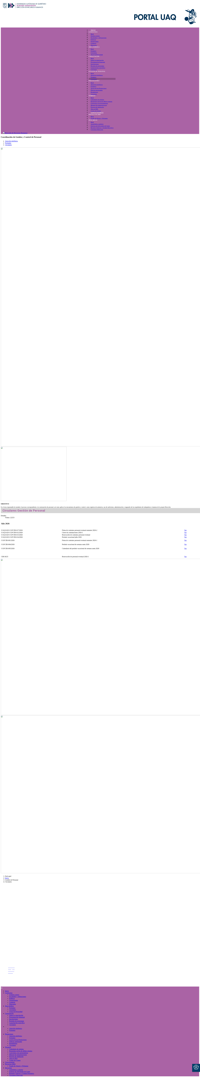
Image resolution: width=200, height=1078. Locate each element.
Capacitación (9, 1013)
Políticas (12, 998)
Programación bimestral (17, 1017)
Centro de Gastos (15, 1060)
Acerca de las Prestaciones (18, 1040)
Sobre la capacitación (16, 1015)
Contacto (12, 1002)
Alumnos (8, 953)
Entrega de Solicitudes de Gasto (19, 1071)
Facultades (8, 924)
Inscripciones (13, 1019)
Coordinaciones (10, 920)
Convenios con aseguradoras (18, 1053)
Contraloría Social (11, 941)
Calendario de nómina (16, 1049)
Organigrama (13, 1000)
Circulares (8, 145)
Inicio (7, 991)
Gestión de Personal (11, 1026)
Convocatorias (9, 1062)
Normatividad (9, 936)
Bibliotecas (8, 945)
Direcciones (9, 918)
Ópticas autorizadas (15, 1041)
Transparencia (9, 934)
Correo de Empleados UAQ (14, 938)
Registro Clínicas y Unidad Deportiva (21, 1073)
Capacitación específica (17, 1023)
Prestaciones (9, 1034)
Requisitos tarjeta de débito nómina (20, 1051)
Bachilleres (8, 922)
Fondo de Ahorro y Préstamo (18, 1066)
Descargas (8, 1068)
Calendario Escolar (11, 943)
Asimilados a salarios (16, 1070)
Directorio (8, 940)
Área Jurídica (9, 1006)
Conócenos (8, 993)
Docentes (8, 957)
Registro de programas (16, 1021)
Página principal (10, 913)
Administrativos (10, 959)
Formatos (8, 143)
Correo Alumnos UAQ (12, 955)
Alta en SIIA (13, 1058)
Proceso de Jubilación (16, 1056)
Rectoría (8, 915)
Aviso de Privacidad (15, 1011)
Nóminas (8, 1047)
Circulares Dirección (16, 1075)
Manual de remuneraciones (18, 1055)
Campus (7, 926)
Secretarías (8, 917)
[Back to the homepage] (24, 7)
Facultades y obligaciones (17, 996)
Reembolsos (13, 1043)
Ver (185, 530)
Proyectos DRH (10, 1064)
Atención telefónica (11, 141)
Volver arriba (6, 899)
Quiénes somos (14, 995)
